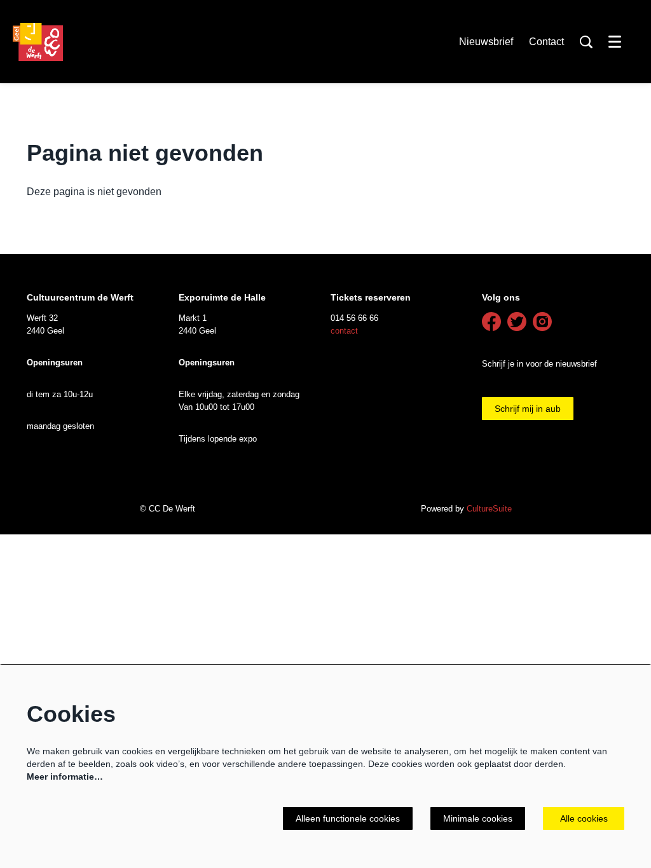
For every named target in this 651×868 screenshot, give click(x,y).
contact (344, 331)
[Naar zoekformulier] (586, 41)
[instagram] (542, 321)
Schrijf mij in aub (528, 408)
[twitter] (516, 321)
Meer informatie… (65, 776)
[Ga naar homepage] (38, 42)
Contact (546, 41)
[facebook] (491, 321)
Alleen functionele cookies (348, 818)
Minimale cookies (477, 818)
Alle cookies (584, 818)
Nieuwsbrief (486, 41)
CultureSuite (489, 508)
